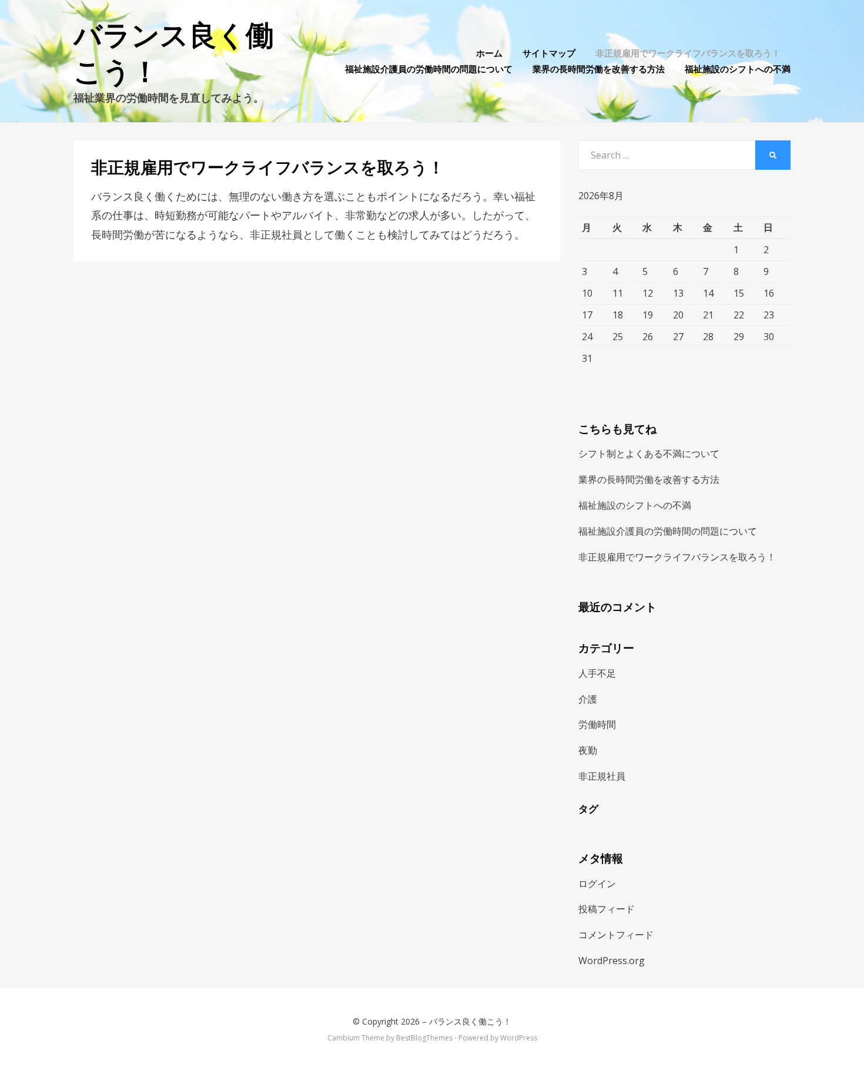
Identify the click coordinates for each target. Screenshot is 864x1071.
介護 (587, 699)
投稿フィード (606, 908)
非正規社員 (601, 776)
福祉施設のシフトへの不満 (738, 69)
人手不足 (597, 673)
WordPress (518, 1038)
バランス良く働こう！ (470, 1021)
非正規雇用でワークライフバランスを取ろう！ (688, 53)
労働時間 (597, 724)
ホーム (489, 53)
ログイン (597, 883)
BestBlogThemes (424, 1038)
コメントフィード (616, 934)
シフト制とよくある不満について (648, 453)
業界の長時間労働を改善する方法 (599, 69)
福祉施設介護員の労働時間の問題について (429, 69)
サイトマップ (549, 53)
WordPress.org (611, 960)
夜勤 (587, 750)
